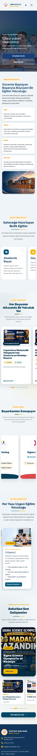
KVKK (2, 754)
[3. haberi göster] (15, 708)
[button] (10, 387)
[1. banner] (16, 69)
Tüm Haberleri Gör (17, 715)
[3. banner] (21, 69)
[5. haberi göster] (20, 708)
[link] (18, 651)
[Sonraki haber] (32, 639)
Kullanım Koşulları (10, 754)
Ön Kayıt (18, 59)
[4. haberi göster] (18, 708)
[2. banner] (19, 69)
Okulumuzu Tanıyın (18, 65)
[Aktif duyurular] (26, 5)
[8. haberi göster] (26, 708)
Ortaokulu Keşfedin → (14, 584)
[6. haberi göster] (22, 708)
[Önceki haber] (5, 639)
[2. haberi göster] (12, 708)
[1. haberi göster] (10, 708)
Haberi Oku (9, 671)
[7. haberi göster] (24, 708)
